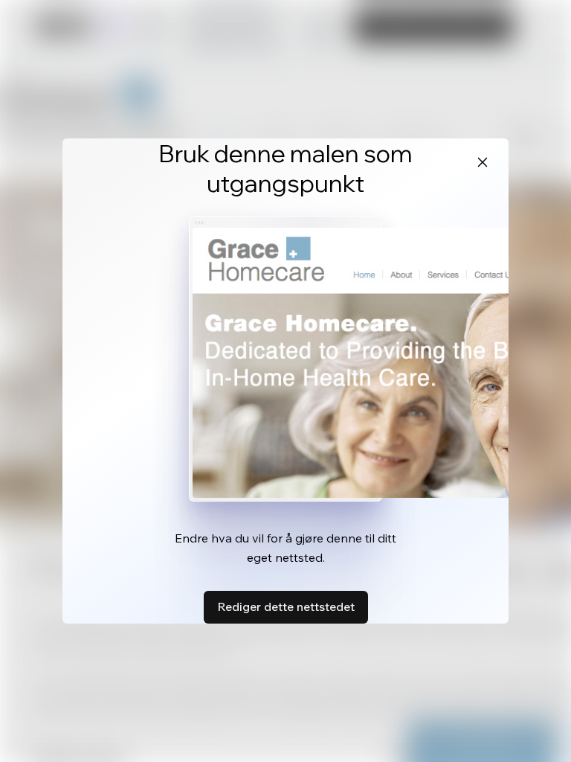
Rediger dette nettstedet (286, 606)
